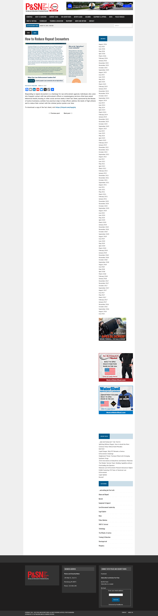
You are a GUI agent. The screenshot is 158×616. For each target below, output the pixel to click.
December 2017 (104, 281)
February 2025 (103, 86)
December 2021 (104, 175)
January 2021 (103, 199)
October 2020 (103, 206)
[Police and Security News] (42, 7)
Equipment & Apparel (100, 17)
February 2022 (103, 171)
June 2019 (102, 241)
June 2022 (102, 161)
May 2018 (102, 269)
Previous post (55, 113)
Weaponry (69, 21)
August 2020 (103, 210)
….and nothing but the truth (106, 490)
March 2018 (102, 274)
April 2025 (102, 82)
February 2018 (103, 276)
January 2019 (103, 253)
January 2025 (103, 89)
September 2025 (104, 70)
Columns (88, 17)
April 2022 (102, 166)
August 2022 (103, 157)
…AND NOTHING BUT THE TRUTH (109, 442)
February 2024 (103, 114)
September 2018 (104, 262)
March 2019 (102, 248)
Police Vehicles (119, 17)
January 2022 (103, 173)
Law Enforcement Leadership (107, 507)
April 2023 (102, 138)
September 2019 (104, 234)
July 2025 (102, 75)
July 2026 (102, 46)
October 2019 (103, 232)
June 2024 (102, 105)
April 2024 (102, 110)
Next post (67, 113)
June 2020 (102, 215)
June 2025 (102, 77)
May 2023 (102, 136)
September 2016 (104, 309)
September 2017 (104, 288)
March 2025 (102, 84)
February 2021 (103, 196)
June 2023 (102, 133)
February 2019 (103, 250)
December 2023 (104, 119)
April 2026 (102, 53)
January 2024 (103, 117)
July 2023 (102, 131)
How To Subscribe (40, 17)
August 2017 (103, 290)
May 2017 (102, 295)
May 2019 (102, 243)
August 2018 (103, 264)
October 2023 (103, 124)
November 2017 (104, 283)
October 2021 (103, 180)
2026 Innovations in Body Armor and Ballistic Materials (116, 461)
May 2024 (102, 107)
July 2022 (102, 159)
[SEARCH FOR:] (123, 25)
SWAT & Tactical (32, 21)
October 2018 (103, 260)
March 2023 (102, 140)
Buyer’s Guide (78, 17)
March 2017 (102, 297)
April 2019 (102, 246)
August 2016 (103, 311)
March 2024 (102, 112)
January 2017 (103, 302)
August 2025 (103, 72)
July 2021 (102, 187)
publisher (34, 85)
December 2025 (104, 63)
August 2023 (103, 128)
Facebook (104, 574)
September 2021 (104, 182)
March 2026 (102, 56)
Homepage (29, 17)
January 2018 (103, 278)
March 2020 (102, 222)
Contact (91, 21)
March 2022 (102, 168)
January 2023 (103, 145)
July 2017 (102, 293)
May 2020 (102, 218)
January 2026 (103, 61)
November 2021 (104, 178)
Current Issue (53, 17)
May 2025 (102, 79)
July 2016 (102, 314)
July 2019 (102, 239)
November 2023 (104, 121)
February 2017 (103, 300)
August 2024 (103, 100)
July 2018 (102, 267)
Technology (43, 21)
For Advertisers (66, 17)
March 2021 (102, 194)
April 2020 (102, 220)
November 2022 (104, 150)
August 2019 (103, 236)
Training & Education (56, 21)
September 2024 (104, 98)
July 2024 (102, 103)
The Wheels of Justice (105, 533)
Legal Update (103, 475)
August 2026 (103, 44)
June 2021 (102, 189)
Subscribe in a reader (107, 584)
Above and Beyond (80, 21)
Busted (101, 499)
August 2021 (103, 185)
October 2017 (103, 285)
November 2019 (104, 229)
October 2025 (103, 68)
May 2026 (102, 51)
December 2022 (104, 147)
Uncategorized (103, 541)
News (110, 17)
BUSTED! (101, 449)
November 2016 (104, 304)
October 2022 (103, 152)
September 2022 (104, 154)
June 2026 (102, 49)
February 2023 (103, 143)
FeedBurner (119, 604)
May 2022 (102, 164)
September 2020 (104, 208)
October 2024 (103, 96)
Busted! (101, 477)
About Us (130, 612)
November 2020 (104, 203)
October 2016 (103, 307)
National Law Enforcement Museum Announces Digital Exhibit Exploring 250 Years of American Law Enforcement (116, 470)
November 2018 (104, 257)
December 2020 (104, 201)
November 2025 (104, 65)
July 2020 (102, 213)
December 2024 (104, 91)
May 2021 (102, 192)
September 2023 (104, 126)
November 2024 (104, 93)
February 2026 (103, 58)
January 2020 (103, 225)
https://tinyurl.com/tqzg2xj (66, 107)
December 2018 (104, 255)
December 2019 (104, 227)
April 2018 (102, 271)
